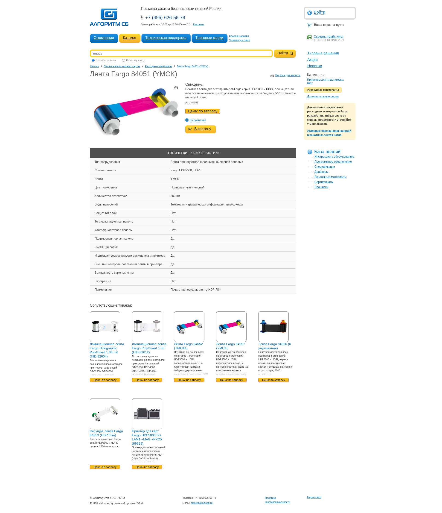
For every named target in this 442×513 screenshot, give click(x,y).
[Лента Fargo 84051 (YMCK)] (136, 140)
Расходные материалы (323, 89)
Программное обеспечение (333, 161)
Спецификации (324, 166)
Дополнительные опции (323, 96)
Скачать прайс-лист (328, 36)
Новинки (314, 66)
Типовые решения (323, 53)
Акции (312, 60)
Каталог (129, 38)
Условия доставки (239, 40)
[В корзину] (198, 126)
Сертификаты (323, 182)
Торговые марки (209, 38)
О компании (104, 38)
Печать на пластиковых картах (122, 66)
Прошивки (321, 187)
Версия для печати (287, 75)
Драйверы (321, 171)
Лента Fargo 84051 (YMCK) (192, 66)
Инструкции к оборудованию (334, 156)
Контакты (198, 24)
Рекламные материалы (330, 177)
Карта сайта (314, 497)
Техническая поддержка (165, 38)
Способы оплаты (239, 36)
